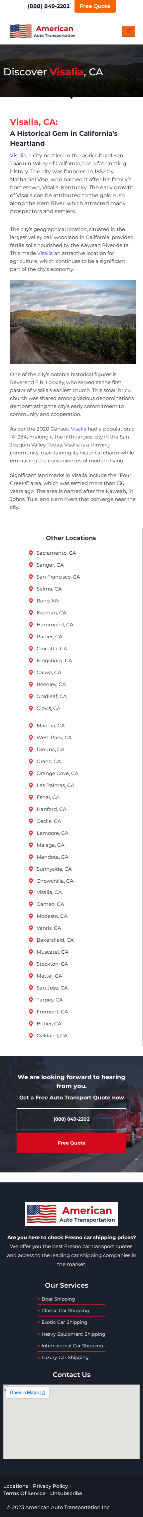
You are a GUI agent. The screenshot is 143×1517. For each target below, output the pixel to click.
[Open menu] (128, 31)
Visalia (18, 155)
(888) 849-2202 (49, 6)
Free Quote (95, 6)
